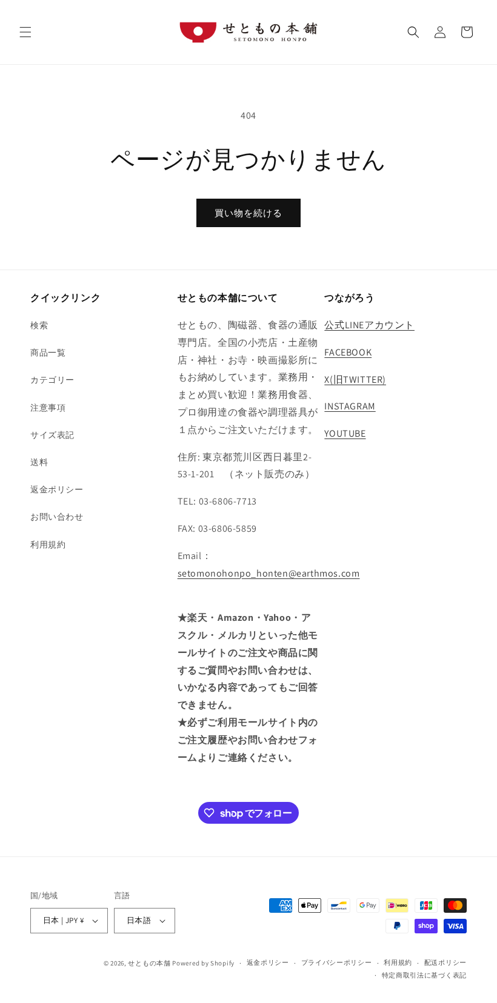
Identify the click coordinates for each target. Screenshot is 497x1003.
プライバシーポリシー (336, 962)
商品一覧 (47, 352)
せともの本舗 (149, 963)
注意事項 (47, 407)
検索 (39, 325)
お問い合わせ (57, 516)
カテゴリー (52, 379)
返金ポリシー (57, 489)
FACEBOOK (348, 352)
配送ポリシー (445, 962)
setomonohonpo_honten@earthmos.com (269, 573)
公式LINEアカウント (369, 325)
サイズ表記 (52, 434)
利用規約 (47, 544)
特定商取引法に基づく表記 (424, 975)
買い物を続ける (248, 213)
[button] (25, 32)
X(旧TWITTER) (355, 379)
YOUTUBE (344, 433)
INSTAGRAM (349, 406)
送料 (39, 462)
